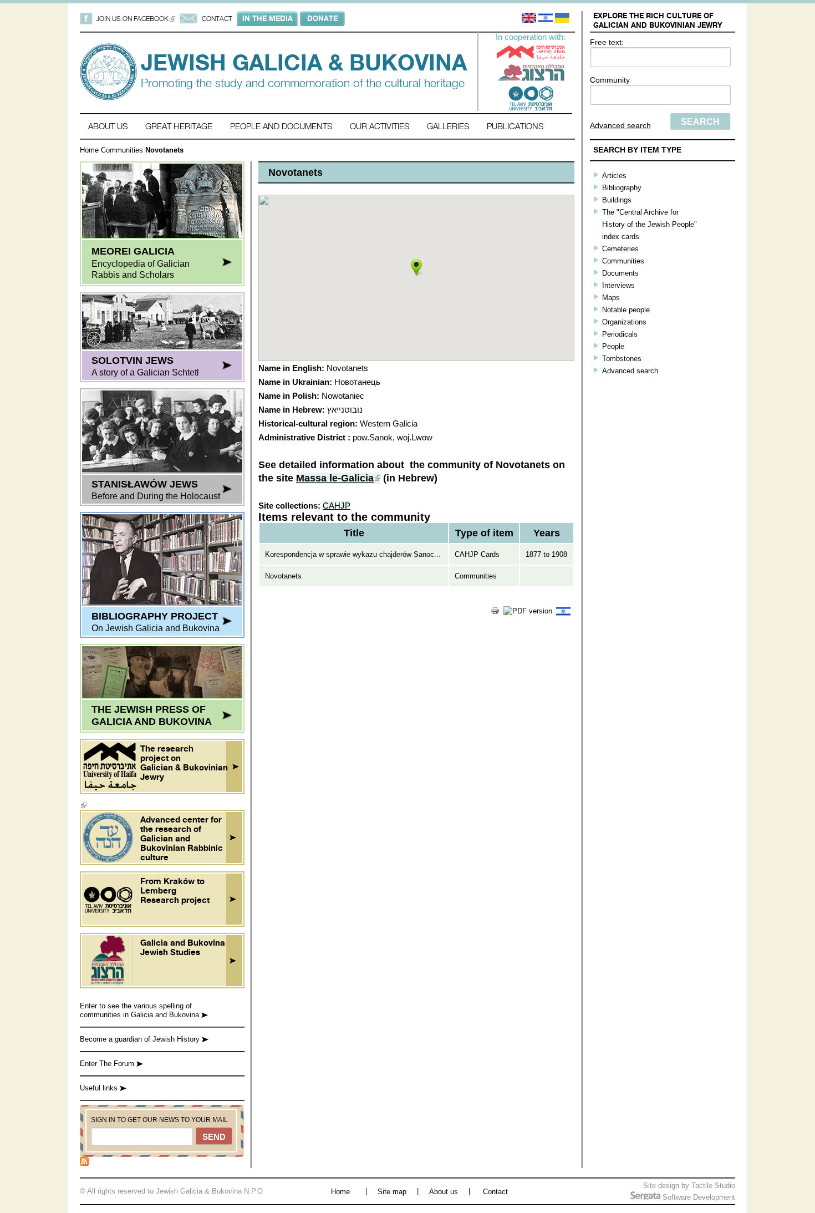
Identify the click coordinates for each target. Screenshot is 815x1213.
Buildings (616, 200)
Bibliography (621, 188)
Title (354, 533)
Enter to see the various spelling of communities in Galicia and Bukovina (140, 1010)
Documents (620, 273)
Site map (392, 1191)
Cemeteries (620, 249)
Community (610, 79)
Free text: (607, 42)
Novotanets (283, 576)
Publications (515, 126)
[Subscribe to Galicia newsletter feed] (84, 1163)
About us (108, 126)
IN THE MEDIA (267, 18)
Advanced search (620, 125)
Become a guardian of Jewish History (141, 1039)
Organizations (624, 322)
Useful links (100, 1088)
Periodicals (620, 334)
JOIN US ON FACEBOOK (135, 18)
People (613, 346)
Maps (611, 297)
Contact (495, 1191)
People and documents (281, 126)
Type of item (484, 533)
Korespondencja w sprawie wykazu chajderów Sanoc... (353, 554)
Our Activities (379, 126)
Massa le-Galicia (338, 478)
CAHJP (336, 505)
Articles (614, 175)
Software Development (697, 1197)
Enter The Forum (108, 1063)
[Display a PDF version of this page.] (527, 611)
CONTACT (217, 18)
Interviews (618, 285)
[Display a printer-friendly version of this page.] (495, 612)
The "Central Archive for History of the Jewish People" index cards (649, 224)
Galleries (448, 126)
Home (89, 150)
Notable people (626, 310)
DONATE (322, 18)
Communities (122, 150)
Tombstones (621, 358)
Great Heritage (178, 126)
